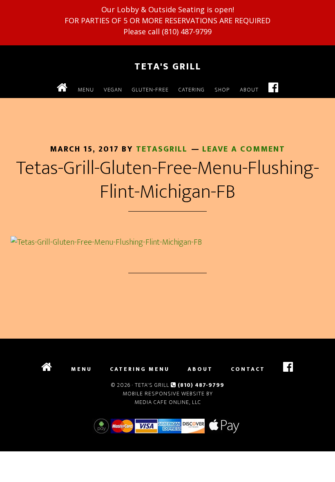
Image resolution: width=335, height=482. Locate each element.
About (200, 369)
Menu (81, 369)
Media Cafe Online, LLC (167, 402)
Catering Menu (140, 369)
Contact (248, 369)
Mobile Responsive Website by (168, 393)
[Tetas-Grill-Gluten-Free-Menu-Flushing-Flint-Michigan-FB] (106, 242)
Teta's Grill (167, 66)
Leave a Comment (243, 149)
